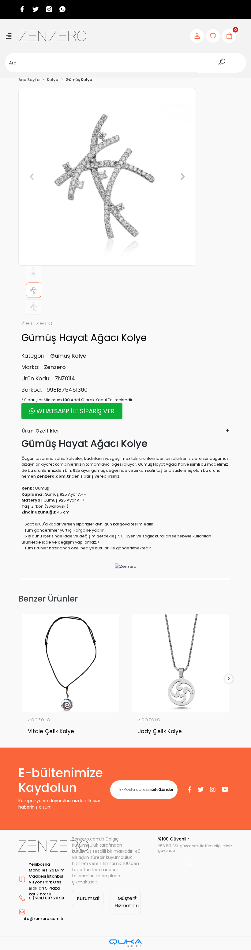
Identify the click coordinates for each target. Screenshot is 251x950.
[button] (31, 177)
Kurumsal (88, 898)
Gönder (166, 789)
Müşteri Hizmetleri (126, 902)
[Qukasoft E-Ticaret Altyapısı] (125, 943)
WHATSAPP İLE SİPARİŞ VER (74, 411)
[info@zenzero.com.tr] (42, 912)
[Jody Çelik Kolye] (180, 663)
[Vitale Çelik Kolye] (70, 663)
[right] (229, 679)
